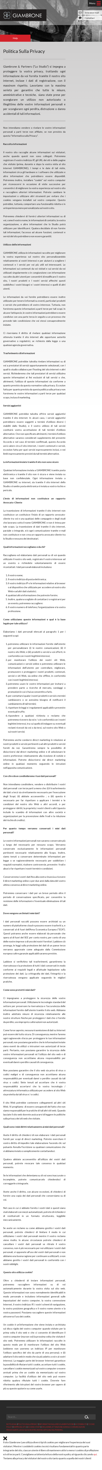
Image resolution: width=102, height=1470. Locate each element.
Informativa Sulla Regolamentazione (56, 1424)
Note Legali (11, 1424)
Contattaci (90, 18)
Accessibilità (81, 1424)
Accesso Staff (33, 1427)
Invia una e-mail (92, 12)
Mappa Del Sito (19, 1427)
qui (95, 1454)
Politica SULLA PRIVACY (28, 1424)
